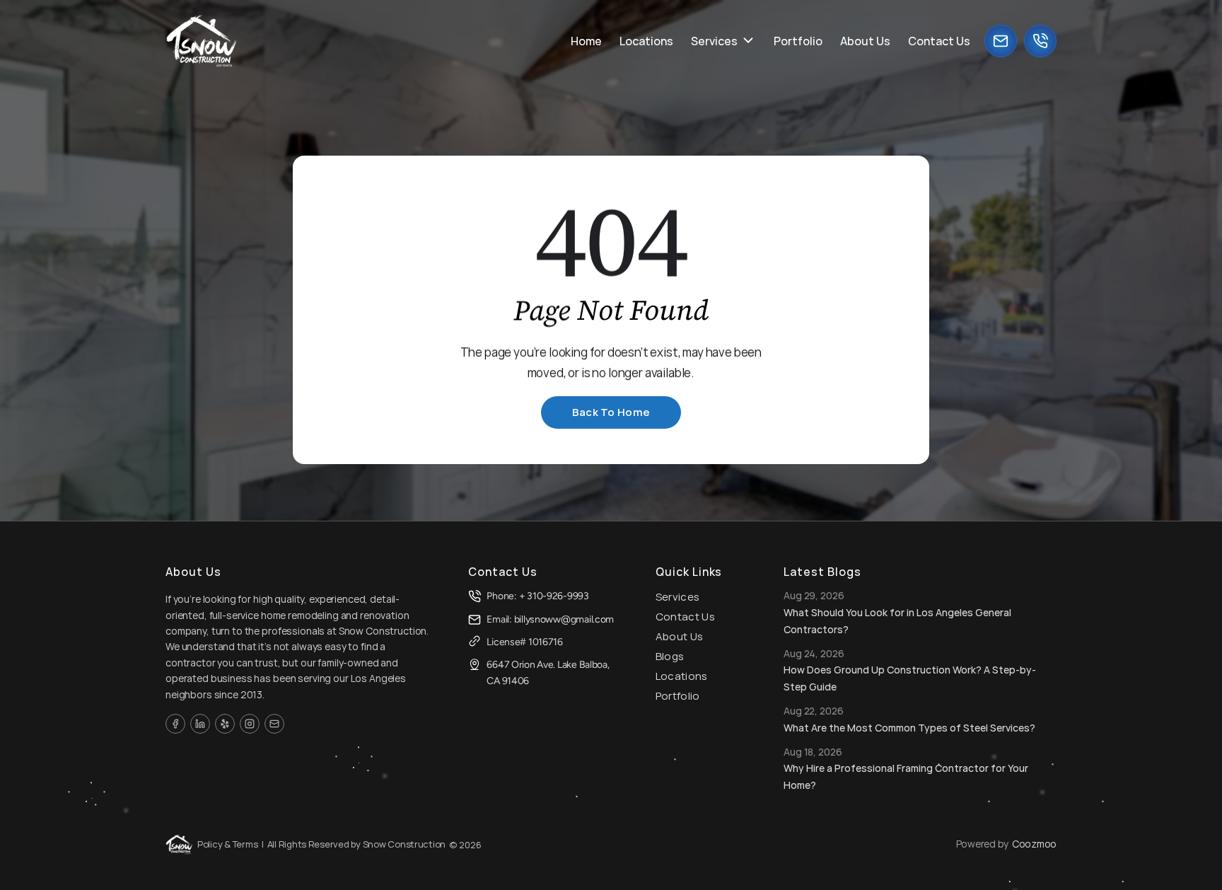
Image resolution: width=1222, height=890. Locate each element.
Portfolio (678, 695)
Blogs (670, 656)
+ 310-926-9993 (554, 596)
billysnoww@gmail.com (564, 619)
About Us (679, 636)
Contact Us (685, 616)
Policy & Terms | (230, 844)
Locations (682, 676)
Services (677, 596)
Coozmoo (1034, 843)
